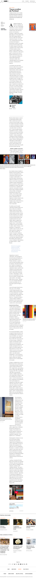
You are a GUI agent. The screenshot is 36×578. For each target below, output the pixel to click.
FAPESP (5, 573)
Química (5, 29)
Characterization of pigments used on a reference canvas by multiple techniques (16, 506)
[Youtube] (21, 564)
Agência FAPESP (11, 573)
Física (2, 29)
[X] (11, 564)
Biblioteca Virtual (19, 573)
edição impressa (32, 1)
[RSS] (24, 564)
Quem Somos (14, 569)
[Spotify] (22, 564)
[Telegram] (18, 564)
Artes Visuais (3, 28)
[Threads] (16, 564)
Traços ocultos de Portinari (15, 10)
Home (8, 569)
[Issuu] (26, 564)
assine (23, 1)
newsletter (27, 1)
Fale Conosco (26, 569)
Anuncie (19, 569)
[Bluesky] (14, 564)
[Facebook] (9, 564)
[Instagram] (12, 564)
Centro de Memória (28, 573)
